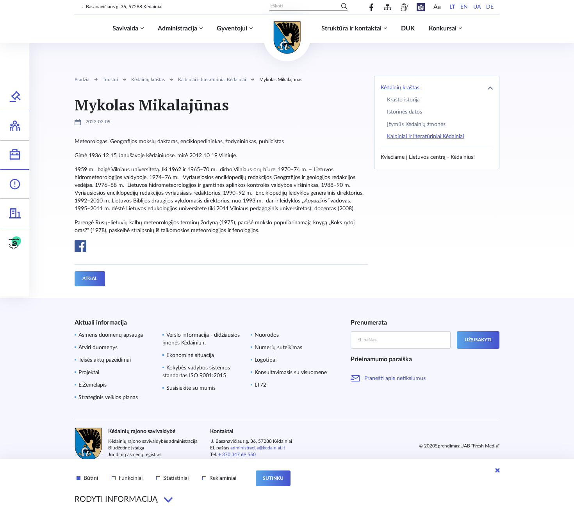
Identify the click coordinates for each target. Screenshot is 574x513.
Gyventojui (232, 28)
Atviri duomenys (98, 347)
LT (452, 7)
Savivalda (125, 28)
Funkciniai (131, 478)
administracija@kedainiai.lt (257, 448)
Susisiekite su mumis (191, 388)
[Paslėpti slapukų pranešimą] (497, 470)
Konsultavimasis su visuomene (291, 372)
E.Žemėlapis (92, 385)
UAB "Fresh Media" (479, 446)
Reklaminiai (222, 478)
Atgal (89, 278)
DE (490, 7)
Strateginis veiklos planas (108, 397)
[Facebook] (371, 7)
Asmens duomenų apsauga (110, 335)
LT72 (260, 385)
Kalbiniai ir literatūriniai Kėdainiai (212, 79)
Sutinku (273, 478)
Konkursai (442, 28)
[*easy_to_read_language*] (421, 7)
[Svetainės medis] (387, 7)
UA (477, 7)
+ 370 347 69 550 (237, 454)
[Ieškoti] (344, 7)
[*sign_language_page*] (404, 7)
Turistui (110, 79)
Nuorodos (267, 335)
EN (464, 7)
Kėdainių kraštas (148, 79)
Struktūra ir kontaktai (351, 28)
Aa (437, 7)
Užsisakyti (478, 339)
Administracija (177, 28)
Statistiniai (176, 478)
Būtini (91, 478)
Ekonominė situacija (190, 355)
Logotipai (265, 360)
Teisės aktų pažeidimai (104, 360)
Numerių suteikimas (278, 347)
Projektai (88, 372)
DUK (408, 28)
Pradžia (82, 79)
